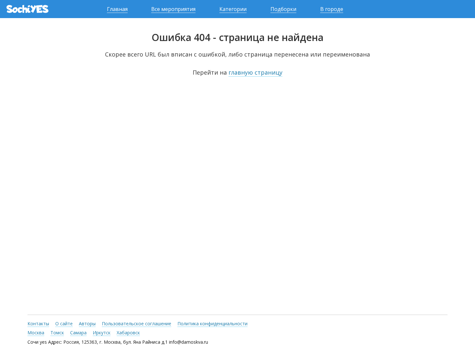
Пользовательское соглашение (136, 323)
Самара (78, 332)
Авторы (87, 323)
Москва (35, 332)
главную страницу (255, 72)
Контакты (38, 323)
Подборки (283, 9)
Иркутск (102, 332)
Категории (233, 9)
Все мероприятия (173, 9)
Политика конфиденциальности (212, 323)
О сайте (64, 323)
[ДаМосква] (27, 9)
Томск (57, 332)
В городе (331, 9)
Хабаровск (128, 332)
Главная (117, 9)
